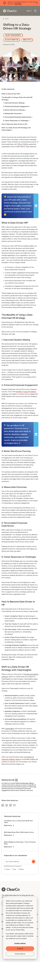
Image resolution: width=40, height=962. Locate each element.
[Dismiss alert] (37, 3)
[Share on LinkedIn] (3, 805)
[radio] (7, 869)
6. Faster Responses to (16, 120)
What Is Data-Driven (11, 94)
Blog (7, 18)
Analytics (27, 39)
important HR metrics (25, 348)
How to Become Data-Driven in (14, 124)
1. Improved (13, 103)
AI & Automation (11, 39)
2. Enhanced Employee (16, 106)
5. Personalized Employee (17, 117)
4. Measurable (12, 113)
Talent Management (13, 35)
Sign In (29, 11)
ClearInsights (9, 728)
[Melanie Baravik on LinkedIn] (16, 780)
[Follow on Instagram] (10, 805)
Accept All (20, 948)
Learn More (18, 4)
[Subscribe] (33, 861)
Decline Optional (20, 954)
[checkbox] (20, 869)
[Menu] (35, 10)
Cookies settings (20, 943)
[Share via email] (14, 805)
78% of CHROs (22, 144)
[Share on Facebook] (6, 805)
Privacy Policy (20, 930)
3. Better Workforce (14, 110)
